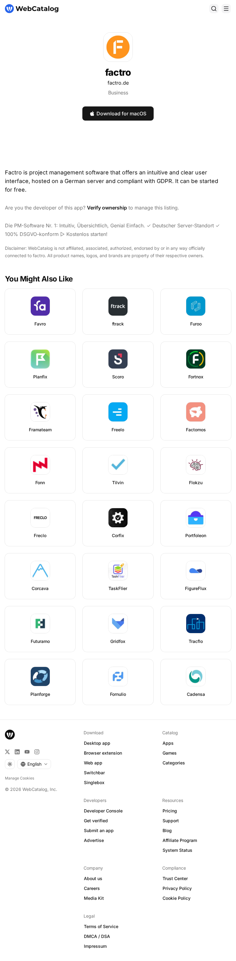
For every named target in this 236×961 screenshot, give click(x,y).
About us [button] (93, 878)
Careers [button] (92, 888)
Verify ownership (107, 208)
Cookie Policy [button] (177, 898)
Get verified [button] (96, 820)
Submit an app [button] (99, 830)
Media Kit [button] (94, 898)
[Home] (31, 9)
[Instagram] (36, 751)
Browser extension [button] (103, 753)
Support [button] (171, 820)
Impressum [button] (95, 946)
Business (118, 93)
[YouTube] (27, 751)
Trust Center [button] (175, 878)
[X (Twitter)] (7, 751)
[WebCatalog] (10, 735)
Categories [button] (174, 762)
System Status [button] (177, 850)
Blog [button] (167, 830)
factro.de (118, 83)
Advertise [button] (94, 840)
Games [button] (170, 753)
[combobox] (34, 764)
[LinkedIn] (17, 751)
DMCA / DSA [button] (97, 936)
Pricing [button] (170, 810)
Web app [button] (93, 762)
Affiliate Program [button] (180, 840)
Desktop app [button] (97, 743)
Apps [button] (168, 743)
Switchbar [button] (94, 772)
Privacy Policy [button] (177, 888)
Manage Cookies (19, 778)
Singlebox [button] (94, 782)
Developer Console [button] (103, 810)
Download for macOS (121, 113)
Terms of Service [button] (101, 926)
